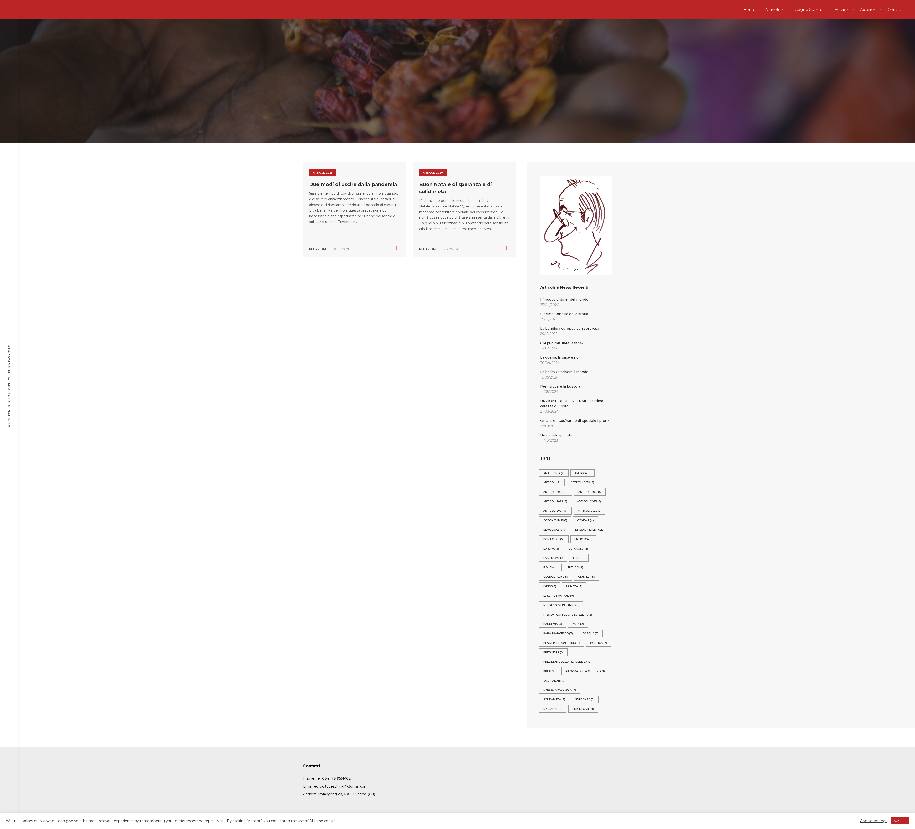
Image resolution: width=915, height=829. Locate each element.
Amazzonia (553, 473)
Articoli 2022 (555, 501)
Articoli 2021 (322, 172)
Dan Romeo (9, 353)
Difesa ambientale (590, 529)
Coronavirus (555, 520)
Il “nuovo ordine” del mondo (564, 299)
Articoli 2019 (582, 482)
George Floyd (555, 576)
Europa (551, 548)
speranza (585, 699)
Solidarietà (554, 699)
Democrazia (554, 529)
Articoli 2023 (589, 501)
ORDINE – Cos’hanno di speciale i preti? (574, 421)
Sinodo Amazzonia (559, 690)
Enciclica (583, 539)
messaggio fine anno (561, 605)
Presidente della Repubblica (567, 661)
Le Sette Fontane (558, 595)
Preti (549, 671)
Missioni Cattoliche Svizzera (567, 614)
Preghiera (553, 652)
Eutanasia (578, 548)
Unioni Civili (583, 709)
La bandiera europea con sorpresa (569, 328)
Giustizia (586, 576)
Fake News (553, 558)
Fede (579, 558)
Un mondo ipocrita (556, 435)
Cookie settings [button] (873, 821)
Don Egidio (553, 539)
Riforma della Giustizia (585, 671)
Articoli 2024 (555, 510)
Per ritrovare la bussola (560, 386)
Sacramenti (554, 680)
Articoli (552, 482)
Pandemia (552, 624)
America (582, 473)
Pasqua (591, 633)
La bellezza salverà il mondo (564, 372)
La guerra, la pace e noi (560, 357)
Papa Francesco (558, 633)
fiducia (550, 567)
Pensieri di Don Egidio (561, 643)
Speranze (552, 709)
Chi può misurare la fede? (562, 343)
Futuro (575, 567)
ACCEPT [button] (900, 821)
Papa (578, 624)
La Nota (574, 586)
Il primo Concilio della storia (564, 314)
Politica (598, 643)
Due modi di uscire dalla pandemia (353, 184)
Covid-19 (585, 520)
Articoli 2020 (433, 172)
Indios (549, 586)
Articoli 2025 (589, 510)
